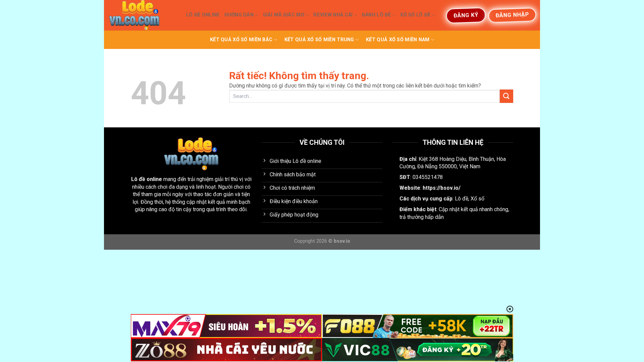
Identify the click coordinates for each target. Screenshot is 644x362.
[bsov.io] (142, 15)
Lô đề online (146, 179)
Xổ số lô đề (415, 15)
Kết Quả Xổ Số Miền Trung (319, 40)
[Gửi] (506, 96)
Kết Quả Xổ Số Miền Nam (397, 40)
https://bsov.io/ (442, 188)
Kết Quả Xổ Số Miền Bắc (241, 40)
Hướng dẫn (239, 15)
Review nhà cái (333, 15)
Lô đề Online (203, 15)
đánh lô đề (376, 15)
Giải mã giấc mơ (283, 15)
